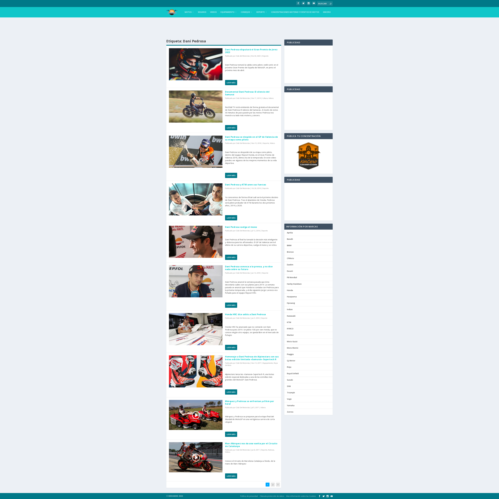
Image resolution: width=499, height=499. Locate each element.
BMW (289, 245)
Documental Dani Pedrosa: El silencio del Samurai (247, 93)
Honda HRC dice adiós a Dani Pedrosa (245, 314)
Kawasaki (291, 316)
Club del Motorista (243, 56)
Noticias (271, 450)
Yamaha (290, 405)
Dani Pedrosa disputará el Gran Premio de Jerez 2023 (251, 51)
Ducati (290, 271)
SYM (289, 386)
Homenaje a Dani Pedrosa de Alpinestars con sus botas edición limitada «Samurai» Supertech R (252, 358)
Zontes (290, 412)
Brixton (290, 252)
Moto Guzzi (292, 341)
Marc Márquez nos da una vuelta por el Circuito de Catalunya (251, 445)
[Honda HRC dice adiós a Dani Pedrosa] (195, 329)
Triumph (291, 392)
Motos (188, 12)
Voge (289, 399)
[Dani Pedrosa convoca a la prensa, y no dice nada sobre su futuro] (195, 281)
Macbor (290, 335)
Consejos (245, 12)
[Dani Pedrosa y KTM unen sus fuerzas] (195, 199)
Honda (290, 290)
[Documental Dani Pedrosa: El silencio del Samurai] (195, 106)
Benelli (290, 239)
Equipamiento (227, 12)
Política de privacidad (249, 496)
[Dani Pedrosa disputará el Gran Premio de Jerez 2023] (195, 64)
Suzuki (290, 380)
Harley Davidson (294, 284)
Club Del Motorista (243, 98)
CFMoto (290, 258)
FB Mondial (292, 277)
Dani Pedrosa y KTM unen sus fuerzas (245, 184)
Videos (213, 12)
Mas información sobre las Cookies (301, 496)
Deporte (260, 12)
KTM (289, 322)
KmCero (327, 12)
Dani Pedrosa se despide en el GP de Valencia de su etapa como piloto (251, 138)
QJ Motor (291, 360)
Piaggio (290, 354)
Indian (290, 309)
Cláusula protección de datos (272, 496)
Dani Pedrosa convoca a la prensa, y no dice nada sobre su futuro (249, 268)
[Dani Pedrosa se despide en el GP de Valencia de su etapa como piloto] (195, 152)
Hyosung (291, 303)
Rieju (289, 367)
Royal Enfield (293, 373)
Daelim (290, 264)
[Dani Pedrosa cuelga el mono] (195, 242)
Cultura (265, 98)
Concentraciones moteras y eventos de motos (295, 12)
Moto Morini (292, 348)
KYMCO (290, 328)
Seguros (202, 12)
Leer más (231, 82)
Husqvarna (292, 296)
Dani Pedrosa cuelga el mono (241, 227)
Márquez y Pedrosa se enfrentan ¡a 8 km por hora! (249, 402)
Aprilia (290, 232)
